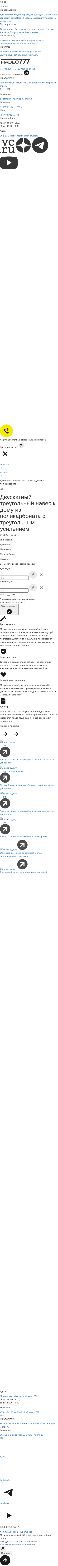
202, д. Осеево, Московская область (19, 135)
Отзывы (42, 1423)
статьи (28, 98)
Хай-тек (37, 51)
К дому (12, 17)
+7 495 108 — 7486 (10, 68)
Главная (4, 464)
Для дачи (34, 14)
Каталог (4, 472)
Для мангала (46, 14)
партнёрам (18, 98)
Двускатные (21, 29)
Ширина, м (6, 581)
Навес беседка (24, 17)
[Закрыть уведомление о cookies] (3, 1548)
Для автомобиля (8, 14)
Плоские (50, 29)
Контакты (39, 1434)
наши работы (30, 82)
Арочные (4, 32)
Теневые (4, 51)
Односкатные (7, 29)
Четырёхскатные (36, 29)
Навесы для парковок (43, 17)
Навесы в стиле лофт (21, 51)
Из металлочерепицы (11, 40)
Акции (19, 1423)
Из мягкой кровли (26, 43)
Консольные (31, 32)
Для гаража (23, 14)
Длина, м (5, 568)
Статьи (29, 1434)
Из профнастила (32, 40)
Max (23, 68)
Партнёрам (19, 1434)
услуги (12, 82)
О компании (6, 1434)
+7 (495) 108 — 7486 (11, 106)
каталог (4, 82)
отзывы (41, 82)
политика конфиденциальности (16, 1531)
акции (19, 82)
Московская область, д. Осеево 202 (19, 1396)
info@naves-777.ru (9, 114)
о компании (6, 98)
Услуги (12, 1423)
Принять (5, 1553)
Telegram (31, 68)
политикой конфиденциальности (19, 1544)
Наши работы (30, 1423)
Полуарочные (17, 32)
